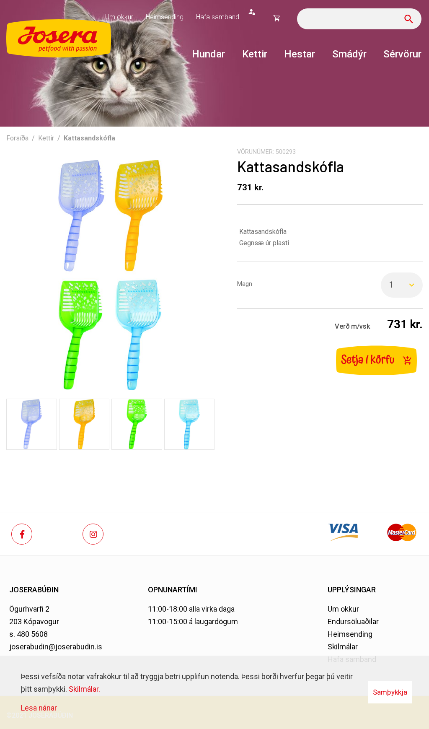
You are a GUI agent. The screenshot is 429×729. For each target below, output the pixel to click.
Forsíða (17, 138)
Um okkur (343, 608)
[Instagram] (93, 534)
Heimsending (350, 634)
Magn (244, 284)
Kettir (46, 138)
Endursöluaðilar (353, 621)
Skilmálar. (84, 689)
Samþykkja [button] (390, 692)
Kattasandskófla (89, 138)
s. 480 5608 (28, 634)
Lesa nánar (39, 707)
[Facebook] (21, 534)
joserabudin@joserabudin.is (55, 646)
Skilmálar (343, 646)
